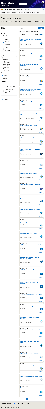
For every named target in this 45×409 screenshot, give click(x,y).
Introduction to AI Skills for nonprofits (28, 173)
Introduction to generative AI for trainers (29, 353)
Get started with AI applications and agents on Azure (30, 77)
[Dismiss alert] (43, 2)
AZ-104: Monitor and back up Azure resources (30, 306)
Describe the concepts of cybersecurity (28, 233)
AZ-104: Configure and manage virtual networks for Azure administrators (30, 245)
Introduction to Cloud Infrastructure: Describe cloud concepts (30, 40)
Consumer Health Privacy (33, 405)
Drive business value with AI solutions (28, 125)
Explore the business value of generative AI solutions (29, 137)
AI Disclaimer (3, 405)
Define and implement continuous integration (30, 329)
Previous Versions (10, 405)
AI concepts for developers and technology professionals (29, 65)
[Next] (37, 399)
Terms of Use (3, 407)
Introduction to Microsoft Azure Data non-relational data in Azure (29, 258)
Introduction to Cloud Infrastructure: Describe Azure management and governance (30, 52)
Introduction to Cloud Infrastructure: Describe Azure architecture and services (30, 90)
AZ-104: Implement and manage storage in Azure (31, 294)
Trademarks (9, 407)
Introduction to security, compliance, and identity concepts (31, 114)
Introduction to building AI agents (28, 365)
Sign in (42, 9)
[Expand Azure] (2, 42)
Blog (16, 405)
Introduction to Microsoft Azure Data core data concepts (30, 150)
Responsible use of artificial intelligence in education (29, 318)
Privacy (25, 405)
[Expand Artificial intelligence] (2, 87)
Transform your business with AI (27, 161)
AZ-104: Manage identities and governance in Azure (30, 270)
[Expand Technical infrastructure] (2, 94)
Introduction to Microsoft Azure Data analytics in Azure (31, 198)
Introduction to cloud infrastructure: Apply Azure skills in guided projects (31, 388)
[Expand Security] (2, 92)
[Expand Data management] (2, 91)
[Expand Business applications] (2, 89)
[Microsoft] (2, 9)
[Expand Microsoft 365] (2, 50)
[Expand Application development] (2, 86)
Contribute (21, 405)
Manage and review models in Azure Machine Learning (30, 342)
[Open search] (39, 10)
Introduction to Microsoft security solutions (30, 209)
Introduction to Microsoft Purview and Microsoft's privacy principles (31, 221)
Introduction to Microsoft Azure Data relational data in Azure (30, 185)
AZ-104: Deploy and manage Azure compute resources (29, 283)
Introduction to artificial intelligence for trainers (31, 376)
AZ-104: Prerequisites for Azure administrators (30, 101)
